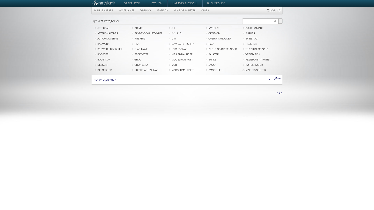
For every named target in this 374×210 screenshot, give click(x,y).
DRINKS (138, 28)
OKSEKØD (214, 33)
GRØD (137, 59)
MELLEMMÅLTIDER (182, 54)
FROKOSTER (141, 54)
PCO (210, 44)
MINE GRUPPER (103, 10)
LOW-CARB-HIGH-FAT (183, 44)
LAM (173, 38)
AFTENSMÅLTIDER (107, 33)
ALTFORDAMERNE (107, 38)
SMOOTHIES (215, 70)
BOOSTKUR (103, 59)
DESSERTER (104, 70)
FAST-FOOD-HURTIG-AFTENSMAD (150, 33)
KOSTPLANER (127, 10)
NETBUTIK (156, 3)
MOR (174, 65)
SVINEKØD (251, 38)
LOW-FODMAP (179, 49)
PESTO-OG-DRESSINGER (222, 49)
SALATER (213, 54)
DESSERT (102, 65)
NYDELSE (214, 28)
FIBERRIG (139, 38)
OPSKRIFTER (132, 3)
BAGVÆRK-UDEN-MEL (110, 49)
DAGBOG (145, 10)
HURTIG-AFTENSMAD (146, 70)
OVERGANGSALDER (219, 38)
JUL (173, 28)
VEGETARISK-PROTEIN (258, 59)
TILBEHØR (251, 44)
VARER (205, 10)
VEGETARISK (252, 54)
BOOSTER (103, 54)
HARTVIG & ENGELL (185, 3)
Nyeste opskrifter (105, 80)
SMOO (211, 65)
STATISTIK (162, 10)
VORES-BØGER (254, 65)
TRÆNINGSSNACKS (256, 49)
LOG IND (274, 10)
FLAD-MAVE (141, 49)
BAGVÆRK (103, 44)
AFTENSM (102, 28)
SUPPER (250, 33)
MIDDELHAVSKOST (182, 59)
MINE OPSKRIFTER (185, 10)
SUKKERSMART (254, 28)
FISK (136, 44)
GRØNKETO (141, 65)
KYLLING (176, 33)
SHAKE (212, 59)
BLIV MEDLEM (216, 3)
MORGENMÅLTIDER (182, 70)
